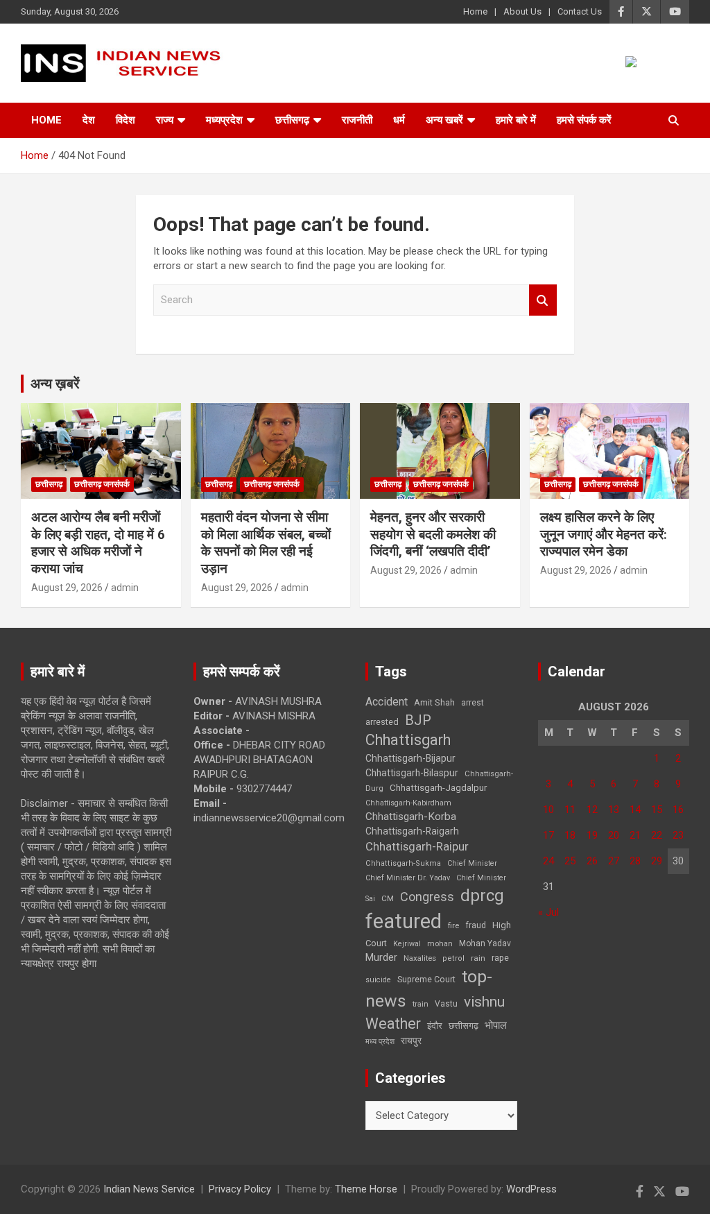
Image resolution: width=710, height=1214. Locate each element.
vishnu (484, 1001)
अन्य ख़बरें (55, 383)
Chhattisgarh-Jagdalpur (438, 787)
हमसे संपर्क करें (584, 120)
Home (475, 11)
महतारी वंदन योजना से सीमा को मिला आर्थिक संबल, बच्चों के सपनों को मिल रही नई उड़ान (266, 542)
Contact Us (579, 11)
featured (403, 921)
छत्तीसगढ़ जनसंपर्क (102, 484)
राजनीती (357, 120)
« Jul (548, 912)
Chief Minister (472, 863)
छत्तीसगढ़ (292, 120)
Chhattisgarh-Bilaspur (411, 772)
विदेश (125, 120)
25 (569, 861)
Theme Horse (366, 1189)
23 (678, 835)
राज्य (164, 120)
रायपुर (411, 1040)
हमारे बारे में (516, 120)
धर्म (399, 120)
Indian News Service (149, 1189)
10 (548, 809)
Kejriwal (407, 943)
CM (387, 898)
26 (592, 861)
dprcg (482, 895)
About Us (522, 11)
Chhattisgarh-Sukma (403, 863)
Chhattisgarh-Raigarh (412, 831)
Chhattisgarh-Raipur (417, 846)
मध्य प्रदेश (380, 1041)
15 (656, 809)
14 (635, 809)
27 (613, 861)
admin (125, 587)
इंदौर (434, 1025)
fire (453, 925)
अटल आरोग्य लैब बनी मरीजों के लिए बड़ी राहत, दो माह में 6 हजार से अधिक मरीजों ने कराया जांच (98, 542)
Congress (427, 896)
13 (613, 809)
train (420, 1004)
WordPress (531, 1189)
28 (635, 861)
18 (569, 835)
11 (569, 809)
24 (548, 861)
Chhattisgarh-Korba (410, 816)
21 (635, 835)
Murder (381, 957)
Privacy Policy (240, 1189)
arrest (472, 703)
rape (500, 957)
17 (548, 835)
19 (592, 835)
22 (656, 835)
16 (678, 809)
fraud (475, 925)
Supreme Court (426, 979)
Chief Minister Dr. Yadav (407, 877)
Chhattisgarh (408, 740)
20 (613, 835)
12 (592, 809)
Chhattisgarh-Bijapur (410, 758)
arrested (382, 722)
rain (478, 958)
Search (543, 300)
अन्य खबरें (444, 120)
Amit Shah (434, 702)
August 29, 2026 (67, 587)
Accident (386, 701)
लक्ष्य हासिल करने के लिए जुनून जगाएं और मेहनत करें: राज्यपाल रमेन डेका (603, 534)
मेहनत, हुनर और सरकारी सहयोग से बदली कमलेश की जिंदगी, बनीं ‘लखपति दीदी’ (433, 534)
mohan (440, 943)
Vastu (446, 1004)
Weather (393, 1023)
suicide (378, 979)
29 (656, 861)
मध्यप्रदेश (224, 120)
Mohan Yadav (485, 943)
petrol (453, 958)
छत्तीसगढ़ (463, 1025)
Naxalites (420, 958)
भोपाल (496, 1025)
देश (89, 120)
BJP (418, 720)
